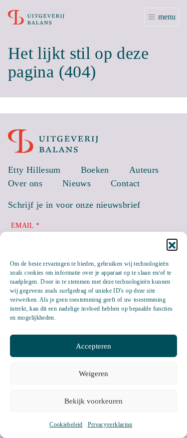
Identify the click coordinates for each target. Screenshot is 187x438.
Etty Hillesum (34, 170)
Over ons (25, 183)
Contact (125, 183)
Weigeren (93, 374)
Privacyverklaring (110, 424)
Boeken (95, 170)
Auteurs (144, 170)
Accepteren (93, 346)
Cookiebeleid (65, 424)
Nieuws (76, 183)
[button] (172, 244)
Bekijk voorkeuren (93, 401)
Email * (25, 225)
